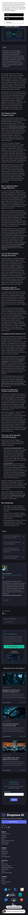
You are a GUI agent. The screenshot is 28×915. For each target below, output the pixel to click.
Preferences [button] (12, 10)
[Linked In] (3, 578)
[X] (4, 827)
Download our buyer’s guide (17, 495)
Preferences (8, 22)
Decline (7, 18)
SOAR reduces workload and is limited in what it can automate (12, 245)
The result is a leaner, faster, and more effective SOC (13, 383)
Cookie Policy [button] (7, 8)
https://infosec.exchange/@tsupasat (11, 595)
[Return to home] (13, 815)
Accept (7, 14)
